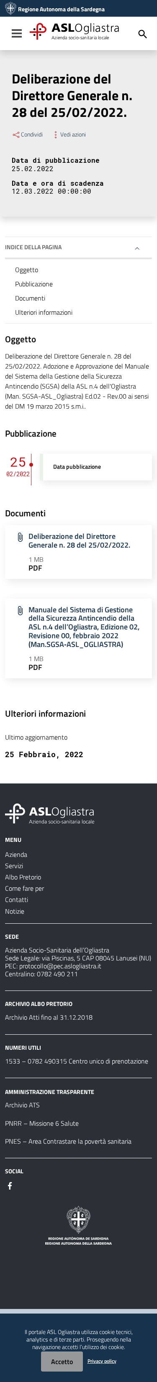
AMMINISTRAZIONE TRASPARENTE (49, 1091)
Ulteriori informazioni (43, 312)
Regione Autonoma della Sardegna (61, 9)
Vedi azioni (73, 134)
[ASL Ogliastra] (10, 9)
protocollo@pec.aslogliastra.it (60, 966)
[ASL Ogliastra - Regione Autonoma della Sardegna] (49, 813)
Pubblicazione (34, 284)
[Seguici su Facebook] (10, 1185)
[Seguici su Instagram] (25, 1185)
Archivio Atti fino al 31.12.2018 (49, 1017)
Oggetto (26, 270)
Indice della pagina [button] (33, 247)
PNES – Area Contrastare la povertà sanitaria (68, 1141)
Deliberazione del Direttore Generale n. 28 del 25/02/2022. (79, 541)
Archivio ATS (22, 1105)
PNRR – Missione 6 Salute (42, 1123)
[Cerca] (143, 34)
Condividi (32, 134)
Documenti (30, 298)
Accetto (62, 1362)
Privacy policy (102, 1361)
